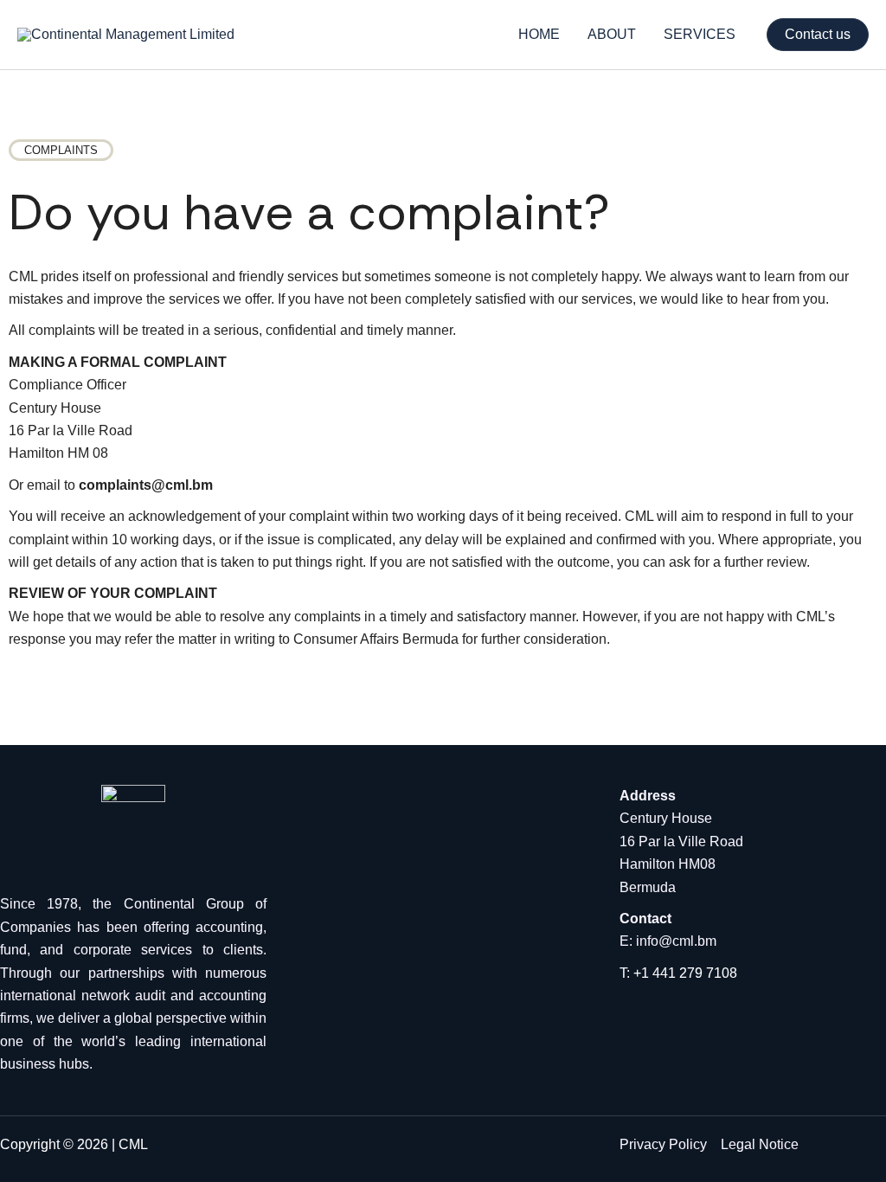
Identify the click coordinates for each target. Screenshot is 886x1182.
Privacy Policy (663, 1144)
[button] (818, 34)
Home (539, 34)
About (611, 34)
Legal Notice (760, 1144)
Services (699, 34)
